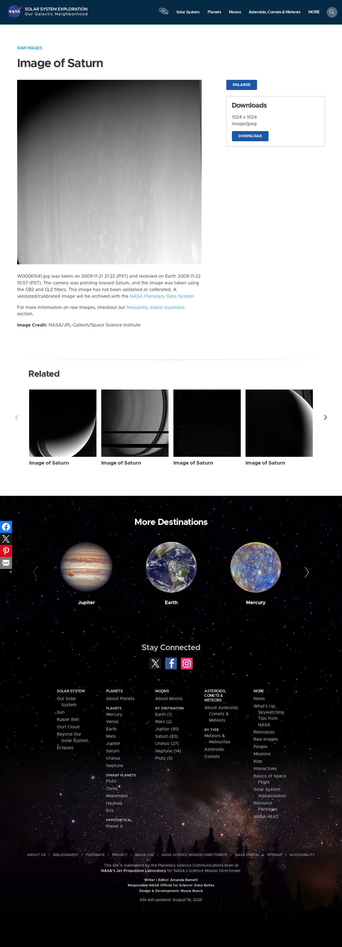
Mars (111, 736)
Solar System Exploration (56, 7)
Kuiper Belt (68, 719)
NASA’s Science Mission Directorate (207, 871)
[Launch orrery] (163, 14)
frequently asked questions (155, 307)
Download (250, 136)
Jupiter (86, 602)
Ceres (112, 789)
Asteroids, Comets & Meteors (215, 695)
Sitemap (274, 855)
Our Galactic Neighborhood (56, 15)
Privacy (119, 855)
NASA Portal (247, 855)
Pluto (111, 781)
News (259, 699)
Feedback (95, 855)
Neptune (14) (168, 751)
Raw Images (29, 48)
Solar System (70, 691)
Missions (262, 754)
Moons (162, 691)
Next (326, 417)
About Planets (120, 699)
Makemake (117, 796)
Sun (60, 712)
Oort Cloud (68, 727)
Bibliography (66, 855)
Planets (114, 691)
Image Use (144, 855)
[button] (314, 12)
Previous (16, 417)
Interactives (265, 769)
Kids (258, 761)
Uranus (113, 758)
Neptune (114, 766)
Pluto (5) (164, 758)
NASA (16, 11)
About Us (36, 855)
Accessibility (302, 855)
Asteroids (214, 749)
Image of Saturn (49, 463)
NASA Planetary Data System (162, 296)
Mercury (256, 602)
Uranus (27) (167, 743)
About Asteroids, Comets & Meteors (221, 714)
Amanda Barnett (184, 880)
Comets (212, 757)
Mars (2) (163, 722)
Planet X (114, 826)
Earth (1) (163, 714)
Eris (110, 810)
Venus (112, 722)
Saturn (112, 751)
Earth (171, 602)
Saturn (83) (166, 736)
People (260, 747)
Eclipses (65, 748)
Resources (264, 732)
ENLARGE (242, 85)
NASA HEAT (266, 817)
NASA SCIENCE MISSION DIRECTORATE (194, 855)
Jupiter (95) (167, 729)
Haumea (114, 803)
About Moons (168, 699)
